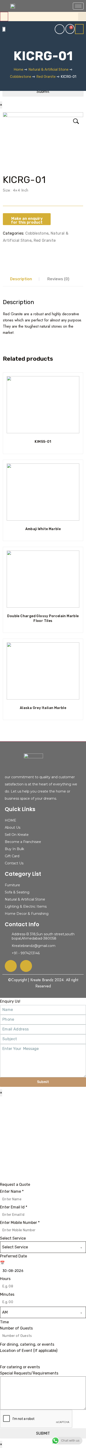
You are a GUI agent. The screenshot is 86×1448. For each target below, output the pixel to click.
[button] (82, 16)
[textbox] (38, 1247)
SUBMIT (43, 1433)
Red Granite (46, 76)
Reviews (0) (58, 279)
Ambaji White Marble (43, 529)
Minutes (7, 1294)
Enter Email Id (13, 1207)
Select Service (13, 1238)
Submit (43, 1082)
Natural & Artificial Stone (48, 69)
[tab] (21, 279)
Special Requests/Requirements (29, 1373)
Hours (5, 1278)
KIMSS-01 (43, 442)
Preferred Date (13, 1256)
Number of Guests (16, 1328)
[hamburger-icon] (78, 6)
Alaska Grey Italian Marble (43, 708)
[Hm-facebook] (11, 966)
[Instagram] (26, 966)
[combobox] (43, 1247)
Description (21, 279)
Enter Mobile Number (20, 1222)
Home (18, 69)
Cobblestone (20, 76)
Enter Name (12, 1191)
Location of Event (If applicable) (28, 1350)
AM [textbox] (5, 1312)
